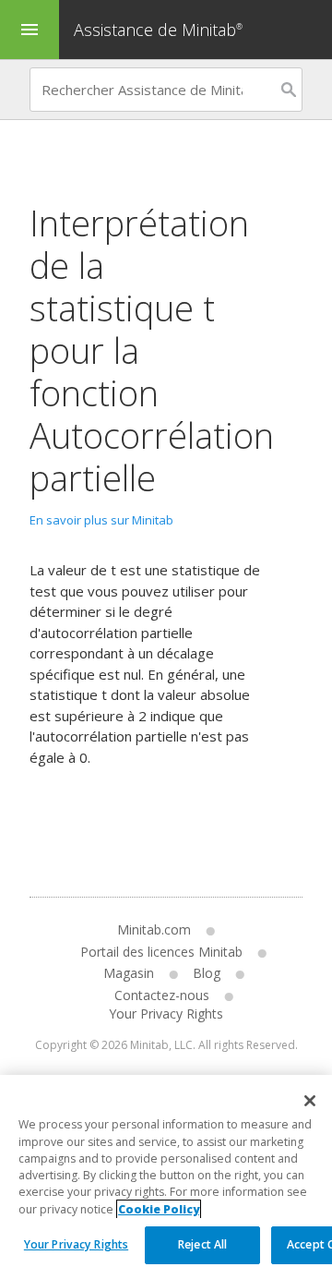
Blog (206, 973)
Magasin (128, 973)
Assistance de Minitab (158, 29)
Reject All (202, 1244)
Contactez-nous (161, 995)
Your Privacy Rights (76, 1244)
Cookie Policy (158, 1209)
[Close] (310, 1100)
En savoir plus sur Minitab (101, 520)
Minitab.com (154, 929)
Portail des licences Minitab (161, 951)
